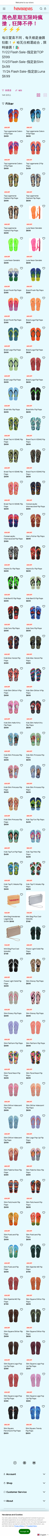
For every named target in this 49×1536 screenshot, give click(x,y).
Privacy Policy (19, 1526)
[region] (24, 2)
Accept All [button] (24, 1531)
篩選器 (8, 90)
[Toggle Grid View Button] (38, 95)
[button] (2, 8)
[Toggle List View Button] (45, 95)
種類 (20, 90)
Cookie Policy (32, 1526)
